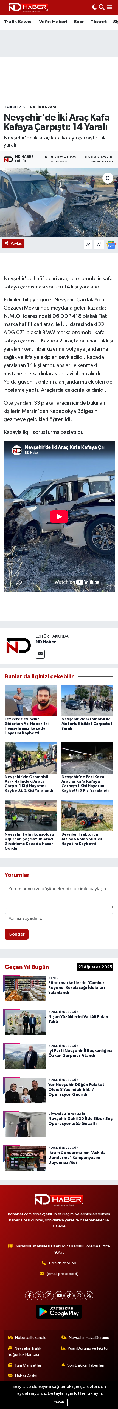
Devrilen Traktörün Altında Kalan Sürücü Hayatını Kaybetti (81, 839)
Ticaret (99, 21)
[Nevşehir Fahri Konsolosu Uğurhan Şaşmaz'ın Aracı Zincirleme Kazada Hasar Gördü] (31, 815)
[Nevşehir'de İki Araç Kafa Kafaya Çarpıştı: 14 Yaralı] (59, 202)
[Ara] (102, 7)
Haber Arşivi (26, 1376)
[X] (39, 1295)
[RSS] (88, 1295)
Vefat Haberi (53, 21)
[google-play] (59, 1313)
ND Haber (46, 642)
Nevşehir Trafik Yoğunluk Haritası (24, 1351)
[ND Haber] (28, 7)
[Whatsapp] (78, 1295)
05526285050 (62, 1263)
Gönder (17, 934)
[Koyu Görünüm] (94, 7)
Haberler (12, 107)
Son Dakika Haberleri (85, 1365)
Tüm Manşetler (28, 1365)
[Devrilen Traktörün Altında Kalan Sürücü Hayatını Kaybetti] (87, 815)
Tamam (59, 1402)
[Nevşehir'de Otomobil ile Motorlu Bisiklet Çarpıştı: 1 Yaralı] (87, 700)
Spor (79, 21)
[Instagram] (49, 1295)
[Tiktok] (69, 1295)
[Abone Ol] (111, 244)
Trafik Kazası (18, 21)
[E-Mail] (40, 654)
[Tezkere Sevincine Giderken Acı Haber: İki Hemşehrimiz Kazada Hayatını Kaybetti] (31, 700)
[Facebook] (29, 1295)
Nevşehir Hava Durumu (89, 1338)
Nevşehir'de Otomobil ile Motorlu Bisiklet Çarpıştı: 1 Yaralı (87, 723)
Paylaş (16, 243)
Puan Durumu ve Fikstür (88, 1348)
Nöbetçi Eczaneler (31, 1338)
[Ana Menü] (109, 7)
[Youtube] (59, 1295)
